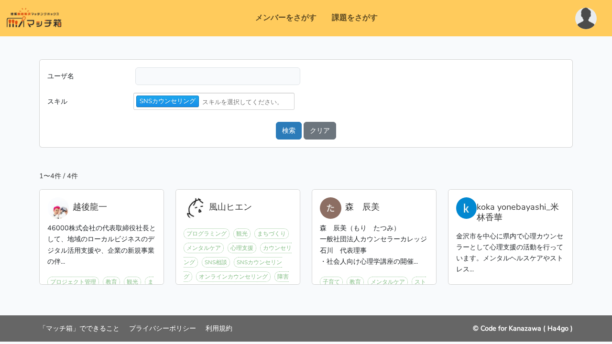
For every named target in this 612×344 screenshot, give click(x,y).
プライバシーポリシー (163, 328)
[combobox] (247, 102)
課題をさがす (355, 17)
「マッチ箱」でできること (80, 328)
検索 (288, 130)
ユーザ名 (60, 76)
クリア (320, 130)
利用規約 (219, 328)
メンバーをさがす (286, 17)
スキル (57, 101)
